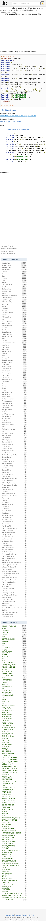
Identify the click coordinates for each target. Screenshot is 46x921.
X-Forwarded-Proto (14, 706)
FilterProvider (14, 366)
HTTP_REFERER (14, 680)
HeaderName (14, 422)
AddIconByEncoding (14, 483)
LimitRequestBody (14, 414)
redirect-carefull (14, 809)
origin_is (14, 816)
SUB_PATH (14, 891)
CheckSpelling (14, 448)
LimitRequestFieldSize (14, 595)
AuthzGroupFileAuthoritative (14, 563)
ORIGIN (14, 654)
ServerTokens (14, 332)
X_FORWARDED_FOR (14, 766)
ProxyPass (14, 498)
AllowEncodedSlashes (14, 554)
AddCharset (14, 323)
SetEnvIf (14, 328)
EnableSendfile (14, 552)
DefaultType (14, 476)
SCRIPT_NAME (14, 794)
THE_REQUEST (14, 673)
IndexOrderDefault (14, 450)
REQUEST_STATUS (14, 857)
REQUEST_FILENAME (8, 122)
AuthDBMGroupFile (14, 558)
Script (14, 287)
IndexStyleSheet (14, 444)
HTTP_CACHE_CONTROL (14, 781)
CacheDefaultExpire (14, 601)
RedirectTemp (14, 351)
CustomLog (14, 506)
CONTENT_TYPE (14, 729)
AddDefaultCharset (14, 302)
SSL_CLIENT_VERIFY (14, 837)
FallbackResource (14, 399)
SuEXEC (14, 610)
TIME (14, 645)
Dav (14, 431)
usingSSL (14, 813)
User (14, 319)
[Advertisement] (23, 31)
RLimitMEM (14, 586)
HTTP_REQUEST (14, 790)
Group (14, 388)
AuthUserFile (14, 358)
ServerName (14, 438)
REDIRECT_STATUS (14, 663)
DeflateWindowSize (14, 616)
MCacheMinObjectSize (14, 567)
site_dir (14, 867)
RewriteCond (13, 116)
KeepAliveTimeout (14, 614)
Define (14, 390)
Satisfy (14, 330)
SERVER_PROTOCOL (14, 846)
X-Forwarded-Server (14, 831)
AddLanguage (14, 440)
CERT (14, 785)
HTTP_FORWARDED (14, 829)
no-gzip (14, 650)
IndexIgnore (14, 345)
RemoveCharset (14, 481)
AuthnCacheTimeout (14, 606)
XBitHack (14, 459)
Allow (14, 274)
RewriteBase (7, 10)
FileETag (14, 308)
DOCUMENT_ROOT (14, 676)
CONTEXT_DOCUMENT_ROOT (14, 893)
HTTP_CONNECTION (14, 788)
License (13, 110)
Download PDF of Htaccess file (17, 129)
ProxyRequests (14, 569)
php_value (14, 304)
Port (14, 338)
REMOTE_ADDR (14, 693)
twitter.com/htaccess (8, 254)
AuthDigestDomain (14, 547)
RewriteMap (14, 487)
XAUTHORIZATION (14, 753)
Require (14, 306)
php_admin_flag (14, 519)
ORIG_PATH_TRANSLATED (14, 865)
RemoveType (14, 418)
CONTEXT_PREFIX (14, 710)
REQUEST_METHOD (14, 667)
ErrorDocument (14, 285)
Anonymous (14, 394)
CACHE (14, 697)
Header (14, 278)
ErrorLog (14, 591)
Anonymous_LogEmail (14, 582)
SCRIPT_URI (14, 826)
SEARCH (14, 738)
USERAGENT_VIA (14, 764)
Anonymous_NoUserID (14, 580)
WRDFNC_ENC (14, 792)
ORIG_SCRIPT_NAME (14, 861)
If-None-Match (14, 744)
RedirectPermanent (14, 429)
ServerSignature (14, 360)
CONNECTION (14, 751)
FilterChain (14, 364)
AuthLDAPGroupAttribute (14, 612)
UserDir (14, 468)
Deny (14, 276)
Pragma (14, 682)
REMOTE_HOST (14, 747)
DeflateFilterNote (14, 489)
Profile (14, 699)
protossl (14, 669)
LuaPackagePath (14, 541)
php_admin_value (14, 433)
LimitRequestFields (14, 593)
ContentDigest (14, 470)
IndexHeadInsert (14, 474)
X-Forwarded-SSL (14, 878)
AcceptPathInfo (14, 410)
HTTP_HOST (14, 630)
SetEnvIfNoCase (14, 313)
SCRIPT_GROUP (14, 852)
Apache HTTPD (28, 915)
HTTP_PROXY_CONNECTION (14, 833)
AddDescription (14, 435)
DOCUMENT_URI (13, 900)
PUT (14, 678)
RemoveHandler (14, 392)
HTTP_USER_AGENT (14, 665)
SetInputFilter (14, 535)
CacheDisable (14, 517)
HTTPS (14, 635)
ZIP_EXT (14, 876)
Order (14, 280)
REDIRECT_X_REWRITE (14, 801)
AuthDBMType (14, 584)
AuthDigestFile (14, 526)
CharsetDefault (14, 457)
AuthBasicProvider (14, 425)
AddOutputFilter (14, 379)
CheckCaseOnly (14, 522)
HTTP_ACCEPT (14, 725)
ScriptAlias (14, 502)
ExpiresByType (14, 300)
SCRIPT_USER (14, 887)
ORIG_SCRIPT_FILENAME (14, 863)
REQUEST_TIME (14, 854)
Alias (14, 384)
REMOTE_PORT (14, 874)
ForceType (14, 377)
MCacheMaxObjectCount (14, 573)
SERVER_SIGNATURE (14, 844)
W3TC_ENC (14, 701)
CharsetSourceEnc (14, 461)
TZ (14, 704)
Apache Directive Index (9, 248)
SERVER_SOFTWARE (14, 841)
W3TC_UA (14, 742)
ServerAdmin (14, 524)
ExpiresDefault (14, 291)
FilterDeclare (14, 371)
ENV (14, 637)
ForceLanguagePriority (14, 485)
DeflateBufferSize (14, 588)
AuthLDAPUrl (14, 511)
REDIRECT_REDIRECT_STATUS (14, 895)
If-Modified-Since (14, 736)
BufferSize (14, 603)
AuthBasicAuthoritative (14, 496)
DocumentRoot (14, 442)
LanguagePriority (14, 466)
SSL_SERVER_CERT (14, 835)
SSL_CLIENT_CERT (14, 839)
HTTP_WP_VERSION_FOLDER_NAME (14, 898)
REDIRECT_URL (14, 779)
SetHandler (14, 382)
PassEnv (14, 500)
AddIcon (14, 427)
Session (14, 353)
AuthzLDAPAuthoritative (14, 528)
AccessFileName (14, 550)
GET (14, 658)
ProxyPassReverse (14, 537)
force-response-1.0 (14, 727)
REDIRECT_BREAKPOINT (14, 880)
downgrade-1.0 (14, 716)
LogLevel (14, 543)
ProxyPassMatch (14, 530)
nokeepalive (14, 712)
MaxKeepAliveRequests (14, 565)
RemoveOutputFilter (14, 532)
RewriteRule (32, 116)
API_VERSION (14, 824)
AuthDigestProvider (14, 494)
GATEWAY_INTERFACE (14, 820)
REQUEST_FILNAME (14, 798)
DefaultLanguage (14, 405)
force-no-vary (14, 656)
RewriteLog (14, 513)
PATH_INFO (14, 740)
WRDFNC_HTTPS (14, 796)
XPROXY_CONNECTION (14, 770)
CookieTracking (14, 545)
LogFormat (14, 509)
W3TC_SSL (14, 732)
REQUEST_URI (14, 628)
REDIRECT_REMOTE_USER (14, 850)
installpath (14, 872)
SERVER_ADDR (14, 671)
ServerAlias (14, 560)
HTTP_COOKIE (14, 686)
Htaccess (18, 915)
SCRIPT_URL (14, 775)
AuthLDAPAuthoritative (14, 578)
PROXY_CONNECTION (14, 768)
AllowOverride (14, 373)
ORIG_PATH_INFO (14, 885)
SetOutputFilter (14, 321)
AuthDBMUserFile (14, 556)
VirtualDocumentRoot (14, 343)
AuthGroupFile (14, 375)
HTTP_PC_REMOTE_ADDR (14, 773)
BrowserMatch (14, 334)
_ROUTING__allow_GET (14, 760)
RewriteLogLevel (14, 504)
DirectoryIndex (14, 297)
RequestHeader (14, 325)
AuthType (14, 356)
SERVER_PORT (14, 652)
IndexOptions (14, 397)
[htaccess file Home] (4, 3)
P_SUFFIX (14, 811)
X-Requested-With (14, 695)
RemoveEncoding (14, 515)
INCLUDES (14, 641)
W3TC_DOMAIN (14, 807)
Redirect (14, 282)
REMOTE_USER (14, 719)
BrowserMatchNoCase (14, 478)
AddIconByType (14, 463)
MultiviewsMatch (14, 539)
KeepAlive (14, 407)
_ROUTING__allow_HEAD (14, 757)
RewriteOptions (14, 362)
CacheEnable (14, 597)
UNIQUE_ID (14, 882)
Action (14, 386)
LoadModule (14, 453)
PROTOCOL (14, 889)
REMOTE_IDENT (14, 859)
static (19, 122)
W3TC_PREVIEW (14, 723)
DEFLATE (14, 632)
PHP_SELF (14, 848)
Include (14, 315)
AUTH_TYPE (14, 822)
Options (14, 272)
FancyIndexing (14, 401)
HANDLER (14, 721)
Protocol (14, 412)
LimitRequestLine (14, 599)
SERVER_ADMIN (14, 734)
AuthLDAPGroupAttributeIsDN (14, 608)
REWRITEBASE (14, 714)
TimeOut (14, 420)
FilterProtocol (14, 369)
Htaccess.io (9, 915)
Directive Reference (7, 251)
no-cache (14, 684)
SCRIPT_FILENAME (14, 639)
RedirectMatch (14, 336)
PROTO (14, 688)
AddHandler (14, 347)
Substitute (14, 472)
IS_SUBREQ (14, 755)
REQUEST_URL (14, 777)
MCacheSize (14, 575)
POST (14, 660)
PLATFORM (14, 869)
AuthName (14, 349)
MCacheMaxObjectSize (14, 571)
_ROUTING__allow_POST (14, 762)
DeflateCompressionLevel (14, 455)
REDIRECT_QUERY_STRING (14, 818)
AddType (14, 293)
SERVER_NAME (14, 691)
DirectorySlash (14, 403)
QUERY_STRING (14, 648)
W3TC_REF (14, 749)
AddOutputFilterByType (14, 295)
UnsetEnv (14, 491)
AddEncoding (14, 317)
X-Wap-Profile (14, 708)
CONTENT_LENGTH (14, 805)
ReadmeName (14, 416)
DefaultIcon (14, 446)
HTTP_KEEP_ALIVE (14, 783)
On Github (6, 110)
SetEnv (14, 341)
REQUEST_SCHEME (14, 803)
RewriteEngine (22, 116)
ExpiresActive (14, 289)
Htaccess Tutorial (7, 246)
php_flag (14, 310)
